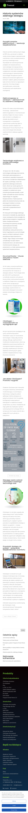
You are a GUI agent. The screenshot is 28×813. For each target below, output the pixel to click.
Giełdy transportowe (8, 712)
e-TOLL (5, 708)
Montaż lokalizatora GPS (9, 691)
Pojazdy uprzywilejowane (9, 739)
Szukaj (22, 630)
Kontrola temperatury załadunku (11, 716)
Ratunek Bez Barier (8, 731)
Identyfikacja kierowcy (8, 714)
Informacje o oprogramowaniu (11, 758)
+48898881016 (10, 1)
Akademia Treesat (7, 754)
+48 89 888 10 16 (7, 785)
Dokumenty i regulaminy (9, 756)
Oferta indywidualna (11, 678)
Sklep (4, 771)
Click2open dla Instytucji (9, 733)
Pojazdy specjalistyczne (9, 737)
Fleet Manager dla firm (9, 706)
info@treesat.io (18, 785)
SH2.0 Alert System (8, 718)
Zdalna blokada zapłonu (9, 689)
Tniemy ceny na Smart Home (10, 640)
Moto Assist (6, 720)
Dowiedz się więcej (14, 475)
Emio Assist (6, 695)
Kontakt (6, 777)
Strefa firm (7, 702)
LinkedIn (6, 788)
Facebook (14, 788)
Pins (4, 685)
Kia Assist (5, 693)
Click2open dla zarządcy (9, 704)
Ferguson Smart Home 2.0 (10, 697)
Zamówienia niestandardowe (10, 773)
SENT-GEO (5, 710)
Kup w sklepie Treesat (10, 616)
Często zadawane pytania (10, 764)
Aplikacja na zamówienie (9, 722)
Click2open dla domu (8, 681)
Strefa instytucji (9, 727)
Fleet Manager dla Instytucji (10, 735)
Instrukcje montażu (8, 762)
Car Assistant (6, 683)
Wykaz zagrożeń (7, 760)
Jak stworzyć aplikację (9, 637)
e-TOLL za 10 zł (7, 687)
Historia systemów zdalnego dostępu (12, 652)
